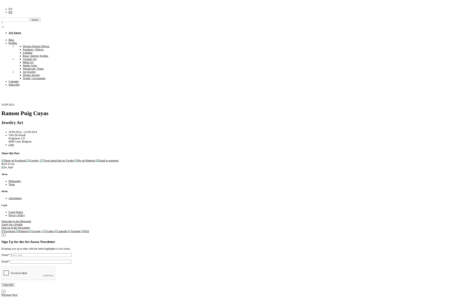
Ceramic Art (29, 59)
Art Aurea (15, 32)
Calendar (14, 81)
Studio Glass (30, 65)
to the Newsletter (15, 227)
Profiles (13, 43)
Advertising (15, 198)
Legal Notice (16, 212)
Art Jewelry (29, 71)
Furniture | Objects (33, 49)
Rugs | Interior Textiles (35, 55)
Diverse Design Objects (36, 46)
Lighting (27, 52)
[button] (6, 294)
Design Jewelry (31, 75)
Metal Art (28, 62)
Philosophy (15, 181)
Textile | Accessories (34, 78)
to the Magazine (16, 221)
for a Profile (12, 224)
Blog (11, 39)
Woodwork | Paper (33, 68)
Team (12, 184)
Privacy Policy (17, 215)
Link (11, 144)
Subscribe (14, 84)
